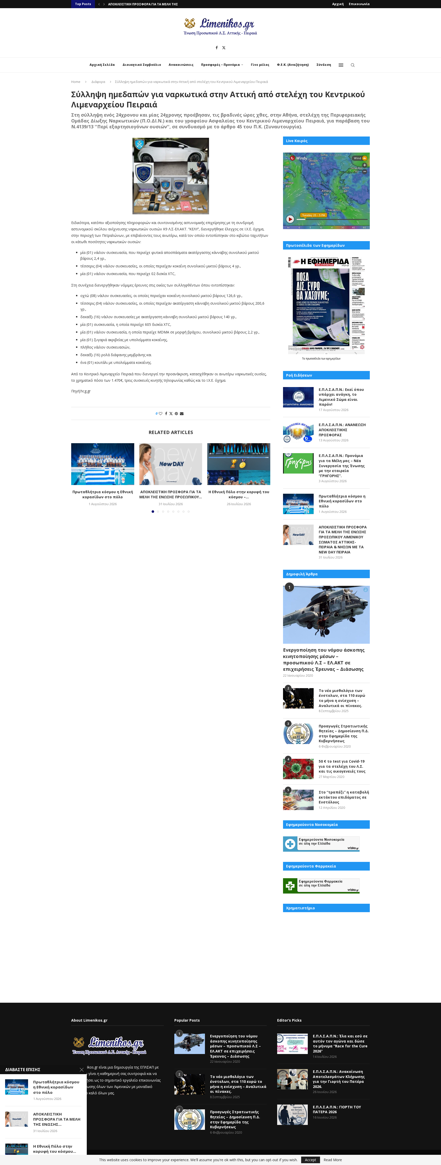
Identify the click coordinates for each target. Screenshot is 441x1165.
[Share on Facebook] (166, 413)
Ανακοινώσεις (181, 65)
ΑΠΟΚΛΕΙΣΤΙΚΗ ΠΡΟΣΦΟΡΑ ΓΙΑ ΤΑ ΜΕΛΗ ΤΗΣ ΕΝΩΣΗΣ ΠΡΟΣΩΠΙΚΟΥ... (170, 494)
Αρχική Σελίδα (102, 65)
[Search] (352, 65)
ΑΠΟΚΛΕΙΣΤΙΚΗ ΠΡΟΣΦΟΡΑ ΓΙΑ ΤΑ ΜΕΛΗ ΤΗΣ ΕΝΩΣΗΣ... (56, 1119)
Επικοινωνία (359, 4)
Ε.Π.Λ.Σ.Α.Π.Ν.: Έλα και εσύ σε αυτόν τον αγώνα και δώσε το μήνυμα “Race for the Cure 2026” (340, 1044)
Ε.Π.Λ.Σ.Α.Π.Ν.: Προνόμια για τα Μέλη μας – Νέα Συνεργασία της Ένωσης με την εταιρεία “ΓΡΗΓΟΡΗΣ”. (342, 465)
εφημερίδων (333, 358)
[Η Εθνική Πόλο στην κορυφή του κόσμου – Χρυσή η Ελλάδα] (238, 464)
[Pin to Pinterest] (176, 413)
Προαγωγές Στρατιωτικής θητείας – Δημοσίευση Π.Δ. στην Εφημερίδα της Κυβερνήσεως (344, 733)
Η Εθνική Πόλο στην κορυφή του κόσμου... (54, 1149)
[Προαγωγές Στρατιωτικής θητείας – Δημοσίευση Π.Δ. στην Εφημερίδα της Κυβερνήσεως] (298, 734)
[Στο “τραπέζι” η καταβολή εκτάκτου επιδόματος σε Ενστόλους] (298, 800)
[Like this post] (160, 413)
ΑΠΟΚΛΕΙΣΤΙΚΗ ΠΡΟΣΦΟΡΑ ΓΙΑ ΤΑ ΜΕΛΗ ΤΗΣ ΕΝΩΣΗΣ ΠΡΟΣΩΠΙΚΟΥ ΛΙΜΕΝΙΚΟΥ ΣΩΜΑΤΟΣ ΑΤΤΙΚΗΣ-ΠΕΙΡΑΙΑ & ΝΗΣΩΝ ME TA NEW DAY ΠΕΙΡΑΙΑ (343, 539)
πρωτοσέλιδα (313, 358)
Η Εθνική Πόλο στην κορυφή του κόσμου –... (239, 494)
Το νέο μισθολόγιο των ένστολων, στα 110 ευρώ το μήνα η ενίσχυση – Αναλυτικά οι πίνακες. (342, 698)
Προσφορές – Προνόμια (220, 65)
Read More (333, 1160)
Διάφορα (98, 81)
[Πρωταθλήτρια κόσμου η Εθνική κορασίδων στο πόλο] (102, 464)
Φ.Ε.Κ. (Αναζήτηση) (293, 65)
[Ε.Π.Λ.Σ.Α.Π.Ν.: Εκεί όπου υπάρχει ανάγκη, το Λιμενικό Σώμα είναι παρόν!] (298, 397)
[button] (99, 4)
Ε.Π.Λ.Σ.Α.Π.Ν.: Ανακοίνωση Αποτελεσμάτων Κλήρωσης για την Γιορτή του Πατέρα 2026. (339, 1079)
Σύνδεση (323, 65)
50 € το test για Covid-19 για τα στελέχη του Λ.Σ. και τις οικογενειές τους (342, 766)
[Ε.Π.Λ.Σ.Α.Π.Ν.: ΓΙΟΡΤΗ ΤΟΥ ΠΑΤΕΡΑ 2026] (292, 1115)
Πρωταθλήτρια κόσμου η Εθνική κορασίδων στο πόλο (102, 494)
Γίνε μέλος (260, 65)
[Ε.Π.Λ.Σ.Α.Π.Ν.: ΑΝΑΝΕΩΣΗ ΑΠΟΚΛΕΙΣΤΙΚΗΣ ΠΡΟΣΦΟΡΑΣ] (298, 432)
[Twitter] (224, 47)
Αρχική (338, 4)
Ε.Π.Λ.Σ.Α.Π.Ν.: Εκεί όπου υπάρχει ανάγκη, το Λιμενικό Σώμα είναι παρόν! (341, 397)
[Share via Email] (181, 413)
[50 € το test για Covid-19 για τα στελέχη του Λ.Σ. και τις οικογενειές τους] (298, 769)
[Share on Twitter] (171, 413)
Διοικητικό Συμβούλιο (141, 65)
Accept (310, 1159)
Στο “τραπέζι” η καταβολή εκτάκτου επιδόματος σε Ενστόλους (344, 797)
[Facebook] (217, 47)
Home (75, 81)
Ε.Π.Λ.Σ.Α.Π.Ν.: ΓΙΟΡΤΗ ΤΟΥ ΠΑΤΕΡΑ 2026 (337, 1109)
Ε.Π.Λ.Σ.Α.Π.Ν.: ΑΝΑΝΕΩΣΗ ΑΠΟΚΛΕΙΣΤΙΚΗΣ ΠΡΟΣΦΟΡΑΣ (342, 429)
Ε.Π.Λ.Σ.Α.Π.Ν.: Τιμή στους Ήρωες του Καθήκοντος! (149, 4)
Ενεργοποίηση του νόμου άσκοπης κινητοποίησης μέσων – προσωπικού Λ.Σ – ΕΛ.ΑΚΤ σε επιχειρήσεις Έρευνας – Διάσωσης (324, 659)
